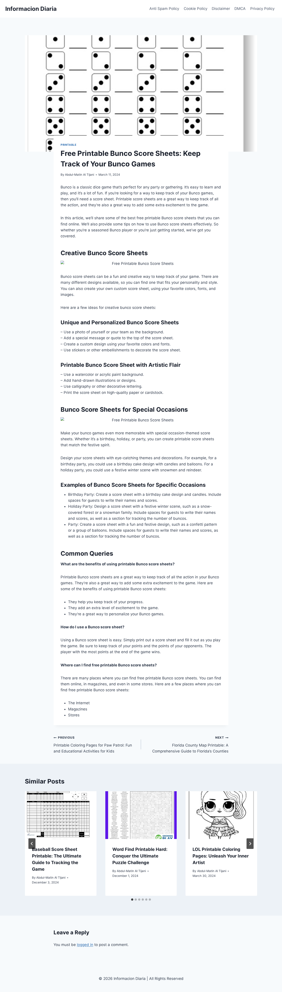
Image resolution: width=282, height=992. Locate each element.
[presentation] (60, 815)
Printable (68, 144)
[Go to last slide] (31, 843)
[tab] (132, 899)
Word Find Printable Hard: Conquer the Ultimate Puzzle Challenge (139, 856)
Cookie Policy (195, 8)
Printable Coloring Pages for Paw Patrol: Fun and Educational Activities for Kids (93, 744)
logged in (85, 944)
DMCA (240, 8)
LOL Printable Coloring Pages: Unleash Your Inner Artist (221, 856)
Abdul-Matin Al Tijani (79, 174)
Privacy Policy (262, 8)
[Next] (250, 843)
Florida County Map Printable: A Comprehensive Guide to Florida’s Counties (190, 744)
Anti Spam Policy (164, 8)
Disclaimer (221, 8)
